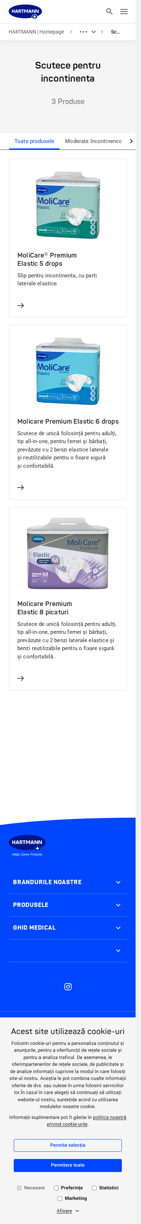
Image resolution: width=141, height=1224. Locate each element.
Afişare (64, 1211)
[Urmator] (131, 141)
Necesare (34, 1188)
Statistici (109, 1188)
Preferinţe (72, 1188)
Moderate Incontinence (93, 141)
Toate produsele (34, 141)
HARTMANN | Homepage (36, 32)
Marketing (76, 1198)
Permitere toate (68, 1165)
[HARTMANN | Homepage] (25, 11)
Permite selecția (67, 1145)
